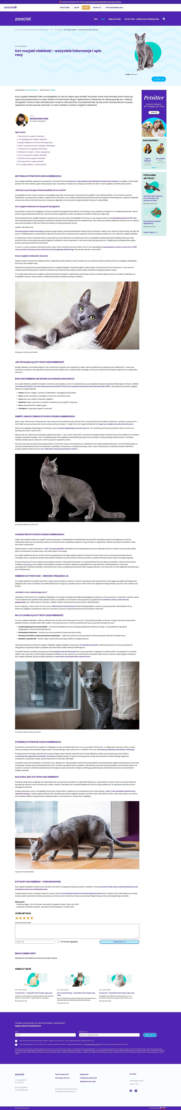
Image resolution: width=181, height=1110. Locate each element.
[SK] (165, 1108)
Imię (16, 1032)
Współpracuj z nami (88, 1081)
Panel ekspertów (62, 1074)
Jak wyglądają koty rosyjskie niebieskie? (32, 139)
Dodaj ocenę (118, 942)
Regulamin (84, 1074)
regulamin (73, 941)
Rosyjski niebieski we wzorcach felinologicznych (35, 142)
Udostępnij (157, 79)
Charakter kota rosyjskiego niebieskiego (33, 149)
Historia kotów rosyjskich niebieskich (31, 136)
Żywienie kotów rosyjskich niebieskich (32, 158)
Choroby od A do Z (62, 1078)
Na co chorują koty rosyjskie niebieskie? (32, 155)
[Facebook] (131, 1092)
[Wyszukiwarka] (164, 19)
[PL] (161, 1108)
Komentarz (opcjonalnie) (23, 923)
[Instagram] (136, 1092)
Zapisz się (148, 1035)
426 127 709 (134, 1084)
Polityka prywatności (88, 1078)
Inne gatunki (115, 19)
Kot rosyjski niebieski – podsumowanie (32, 165)
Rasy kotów (58, 30)
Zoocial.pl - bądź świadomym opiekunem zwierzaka (32, 30)
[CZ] (163, 1108)
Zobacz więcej (149, 232)
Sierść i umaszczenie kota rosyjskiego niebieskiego (37, 146)
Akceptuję (69, 942)
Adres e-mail (83, 1032)
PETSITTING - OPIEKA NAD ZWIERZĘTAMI (142, 19)
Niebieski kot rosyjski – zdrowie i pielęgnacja (34, 152)
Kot (103, 19)
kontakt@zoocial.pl (136, 1081)
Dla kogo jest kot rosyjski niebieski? (31, 161)
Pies (96, 19)
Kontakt (133, 1074)
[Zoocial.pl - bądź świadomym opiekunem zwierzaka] (22, 19)
